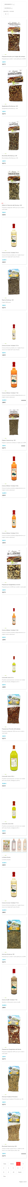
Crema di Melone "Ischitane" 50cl (10, 485)
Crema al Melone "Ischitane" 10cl (10, 630)
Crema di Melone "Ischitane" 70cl (10, 393)
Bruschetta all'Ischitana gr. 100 (9, 155)
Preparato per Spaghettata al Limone (11, 584)
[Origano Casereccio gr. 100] (14, 421)
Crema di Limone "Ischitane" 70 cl (10, 902)
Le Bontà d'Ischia (6, 857)
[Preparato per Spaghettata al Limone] (14, 563)
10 (13, 1172)
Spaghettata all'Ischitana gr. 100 (10, 106)
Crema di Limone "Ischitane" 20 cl (10, 345)
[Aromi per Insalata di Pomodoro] (14, 1077)
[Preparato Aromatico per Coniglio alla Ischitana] (14, 35)
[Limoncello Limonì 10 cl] (14, 658)
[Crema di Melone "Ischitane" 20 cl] (14, 514)
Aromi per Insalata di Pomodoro (10, 1096)
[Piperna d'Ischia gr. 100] (14, 281)
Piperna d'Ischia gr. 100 (8, 300)
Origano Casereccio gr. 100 (8, 440)
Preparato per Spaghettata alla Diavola (11, 1049)
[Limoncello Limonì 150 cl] (14, 757)
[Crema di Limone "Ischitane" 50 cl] (14, 233)
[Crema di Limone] (14, 883)
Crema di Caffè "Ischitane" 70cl (9, 999)
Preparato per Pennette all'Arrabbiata (11, 729)
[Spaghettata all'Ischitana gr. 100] (14, 85)
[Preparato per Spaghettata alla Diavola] (14, 1028)
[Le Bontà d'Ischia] (14, 845)
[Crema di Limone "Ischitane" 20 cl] (14, 326)
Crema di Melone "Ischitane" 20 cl (10, 533)
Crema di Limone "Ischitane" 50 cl (10, 252)
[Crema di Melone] (14, 374)
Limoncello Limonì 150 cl (8, 776)
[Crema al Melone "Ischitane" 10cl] (14, 611)
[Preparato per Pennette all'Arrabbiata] (14, 708)
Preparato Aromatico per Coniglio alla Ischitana (13, 56)
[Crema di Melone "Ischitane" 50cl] (14, 466)
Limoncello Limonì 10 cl (8, 677)
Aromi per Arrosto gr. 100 (8, 954)
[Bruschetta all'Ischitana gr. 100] (14, 134)
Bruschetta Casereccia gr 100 (9, 1146)
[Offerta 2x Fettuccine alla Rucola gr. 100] (14, 184)
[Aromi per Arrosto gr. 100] (14, 933)
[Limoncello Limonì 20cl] (14, 804)
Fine (4, 1176)
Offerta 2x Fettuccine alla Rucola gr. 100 (12, 205)
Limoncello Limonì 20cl (7, 823)
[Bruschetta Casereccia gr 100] (14, 1125)
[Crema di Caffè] (14, 980)
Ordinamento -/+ (9, 4)
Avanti (19, 1172)
